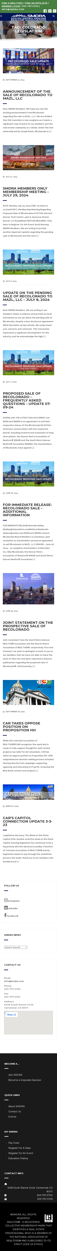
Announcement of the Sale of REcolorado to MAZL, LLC (27, 94)
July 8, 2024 (11, 281)
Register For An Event (20, 1153)
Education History (18, 1158)
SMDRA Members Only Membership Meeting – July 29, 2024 (26, 191)
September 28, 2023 (15, 712)
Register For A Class (19, 1148)
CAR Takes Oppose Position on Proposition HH (21, 726)
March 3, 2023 (12, 806)
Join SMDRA (15, 1074)
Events (12, 1116)
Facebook (12, 916)
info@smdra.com (13, 9)
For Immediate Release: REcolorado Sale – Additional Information (27, 510)
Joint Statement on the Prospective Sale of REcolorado (28, 626)
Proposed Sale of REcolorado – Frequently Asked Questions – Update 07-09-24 (27, 400)
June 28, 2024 (12, 493)
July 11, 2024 (12, 177)
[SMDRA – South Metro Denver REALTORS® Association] (28, 17)
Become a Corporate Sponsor (24, 1080)
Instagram (14, 901)
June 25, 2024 (12, 611)
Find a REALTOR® (12, 3)
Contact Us (14, 1111)
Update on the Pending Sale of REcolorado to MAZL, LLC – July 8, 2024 (27, 296)
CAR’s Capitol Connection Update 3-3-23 (27, 821)
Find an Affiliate (36, 3)
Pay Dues (13, 1142)
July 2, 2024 (11, 382)
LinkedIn (13, 908)
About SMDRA (16, 1106)
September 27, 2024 (15, 80)
